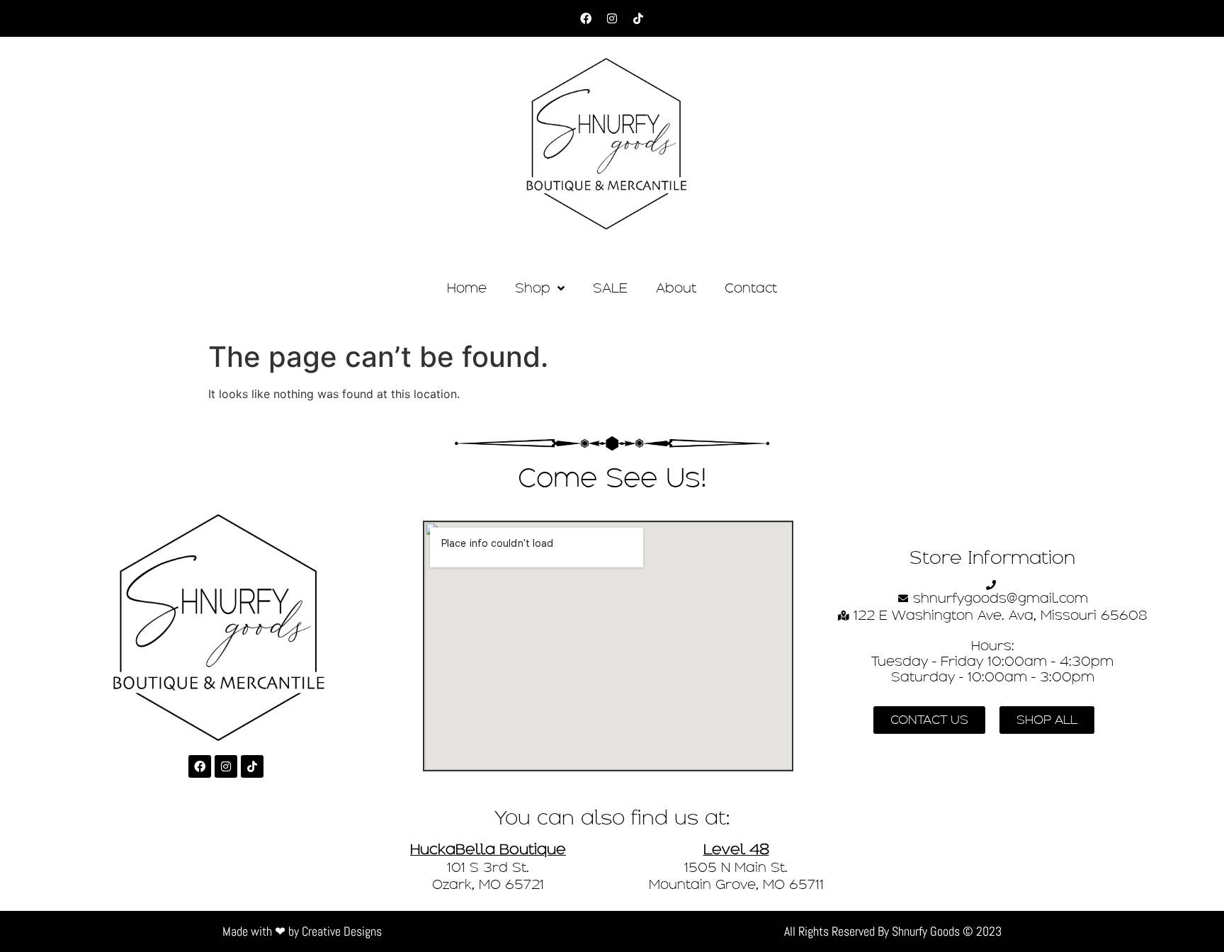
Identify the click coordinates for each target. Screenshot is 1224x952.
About (676, 288)
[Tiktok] (638, 18)
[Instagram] (612, 18)
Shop (532, 288)
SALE (610, 288)
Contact (751, 288)
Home (467, 288)
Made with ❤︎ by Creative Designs (302, 931)
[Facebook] (585, 18)
